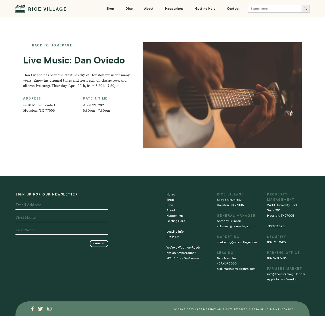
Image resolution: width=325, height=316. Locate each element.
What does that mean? (183, 258)
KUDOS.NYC (286, 309)
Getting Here (205, 8)
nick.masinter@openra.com (236, 268)
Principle (267, 309)
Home (170, 194)
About (149, 8)
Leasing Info (175, 231)
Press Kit (172, 237)
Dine (129, 8)
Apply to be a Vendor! (282, 279)
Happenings (174, 8)
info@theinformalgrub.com (286, 274)
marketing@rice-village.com (237, 242)
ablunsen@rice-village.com (236, 226)
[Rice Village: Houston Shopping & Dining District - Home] (40, 8)
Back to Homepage (52, 45)
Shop (110, 8)
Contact (233, 8)
